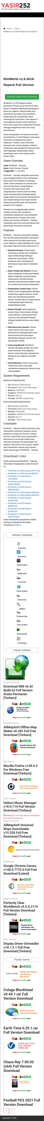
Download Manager (11, 682)
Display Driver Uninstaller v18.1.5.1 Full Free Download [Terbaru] (21, 947)
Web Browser (9, 762)
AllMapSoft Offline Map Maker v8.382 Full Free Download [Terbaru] (20, 731)
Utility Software (10, 939)
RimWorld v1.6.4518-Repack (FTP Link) (24, 471)
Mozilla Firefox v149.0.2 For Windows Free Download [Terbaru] (21, 769)
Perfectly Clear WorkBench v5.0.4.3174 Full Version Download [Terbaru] (21, 908)
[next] (11, 1111)
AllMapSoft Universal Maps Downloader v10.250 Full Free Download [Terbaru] (18, 830)
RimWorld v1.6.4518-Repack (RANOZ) (23, 495)
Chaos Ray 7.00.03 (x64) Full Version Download (19, 1066)
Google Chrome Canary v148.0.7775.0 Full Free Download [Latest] (20, 869)
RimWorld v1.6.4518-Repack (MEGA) (23, 473)
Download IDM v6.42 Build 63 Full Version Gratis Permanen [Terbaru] (18, 692)
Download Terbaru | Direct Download (22, 97)
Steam (18, 525)
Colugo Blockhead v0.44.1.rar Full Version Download (18, 994)
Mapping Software (11, 723)
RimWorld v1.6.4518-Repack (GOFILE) (23, 492)
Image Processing (11, 899)
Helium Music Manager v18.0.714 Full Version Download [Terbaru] (20, 806)
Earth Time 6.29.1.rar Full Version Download (22, 1030)
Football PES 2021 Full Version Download (22, 1102)
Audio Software (10, 799)
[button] (22, 14)
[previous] (6, 1111)
